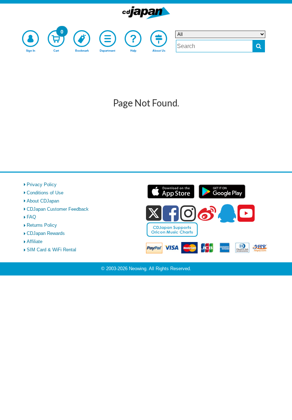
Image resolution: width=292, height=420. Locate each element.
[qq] (227, 213)
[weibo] (207, 213)
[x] (153, 213)
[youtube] (246, 213)
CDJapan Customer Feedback (58, 209)
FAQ (31, 217)
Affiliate (34, 241)
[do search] (258, 46)
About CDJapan (43, 201)
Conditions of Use (45, 192)
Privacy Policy (42, 184)
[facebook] (171, 213)
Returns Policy (42, 225)
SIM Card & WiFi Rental (51, 249)
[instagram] (188, 213)
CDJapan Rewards (46, 233)
